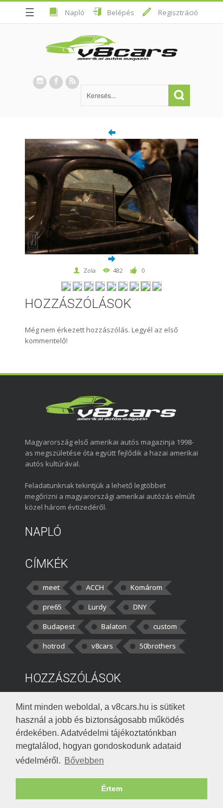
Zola (89, 270)
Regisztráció (178, 12)
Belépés (120, 12)
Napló (74, 12)
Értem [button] (111, 788)
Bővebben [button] (84, 760)
